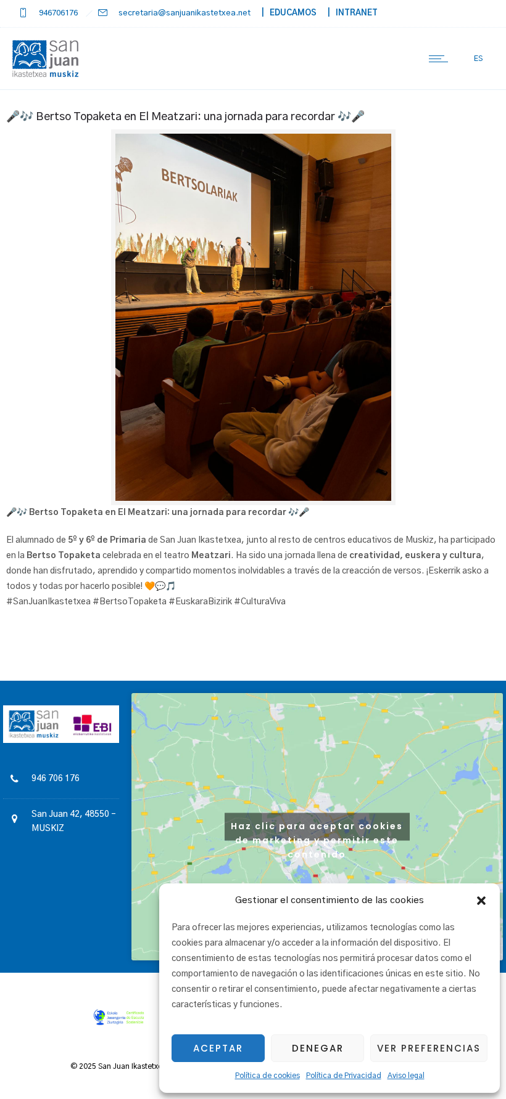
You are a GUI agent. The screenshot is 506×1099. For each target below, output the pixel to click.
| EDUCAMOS (284, 13)
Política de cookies (267, 1075)
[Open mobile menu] (441, 58)
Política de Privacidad (343, 1075)
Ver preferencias (429, 1048)
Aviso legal (406, 1075)
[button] (481, 900)
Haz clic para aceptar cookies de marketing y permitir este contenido (317, 829)
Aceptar (218, 1048)
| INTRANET (348, 13)
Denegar (318, 1048)
